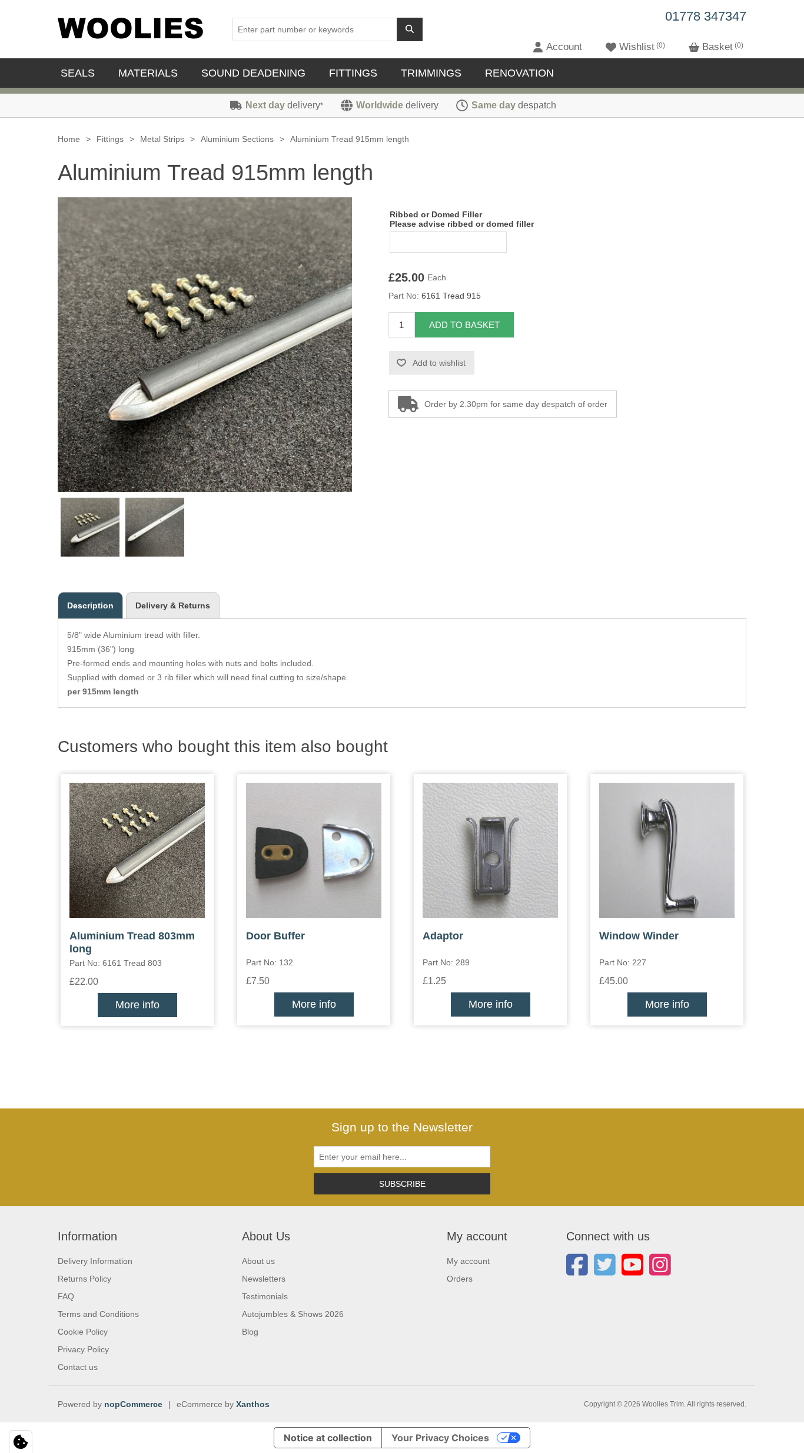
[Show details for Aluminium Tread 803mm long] (137, 850)
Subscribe (402, 1184)
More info (137, 1005)
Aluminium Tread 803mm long (132, 942)
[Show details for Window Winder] (667, 850)
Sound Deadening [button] (253, 73)
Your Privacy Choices (440, 1438)
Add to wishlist (439, 363)
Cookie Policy (83, 1331)
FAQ (66, 1296)
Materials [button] (148, 73)
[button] (557, 47)
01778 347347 (705, 16)
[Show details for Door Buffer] (313, 850)
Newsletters (263, 1278)
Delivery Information (95, 1261)
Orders (460, 1278)
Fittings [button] (353, 73)
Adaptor (443, 936)
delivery (284, 105)
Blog (250, 1331)
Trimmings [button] (431, 73)
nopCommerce (133, 1404)
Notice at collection (328, 1438)
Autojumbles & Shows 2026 (293, 1314)
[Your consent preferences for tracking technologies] (20, 1442)
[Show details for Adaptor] (490, 850)
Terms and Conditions (98, 1314)
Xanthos (253, 1404)
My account (468, 1261)
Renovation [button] (519, 73)
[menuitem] (80, 73)
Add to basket (464, 325)
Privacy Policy (83, 1349)
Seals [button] (78, 73)
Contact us (78, 1367)
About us (258, 1261)
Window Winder (639, 936)
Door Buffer (275, 936)
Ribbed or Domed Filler (436, 214)
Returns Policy (84, 1278)
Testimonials (265, 1296)
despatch (513, 105)
